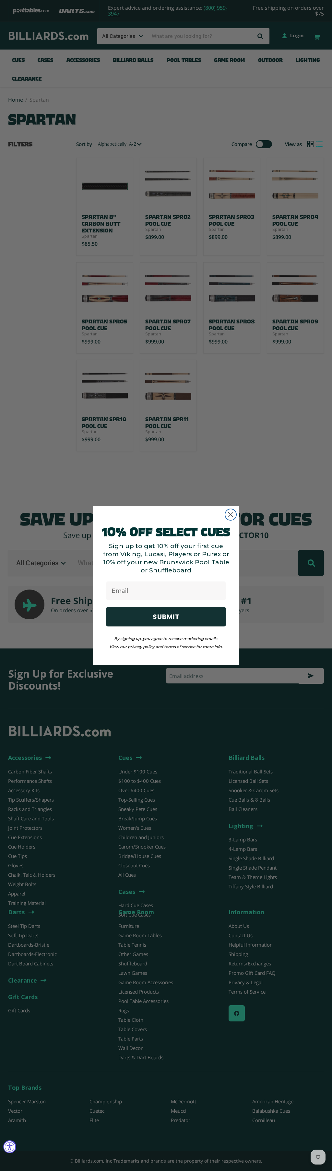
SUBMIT (166, 616)
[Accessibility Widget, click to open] (9, 1146)
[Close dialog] (230, 514)
